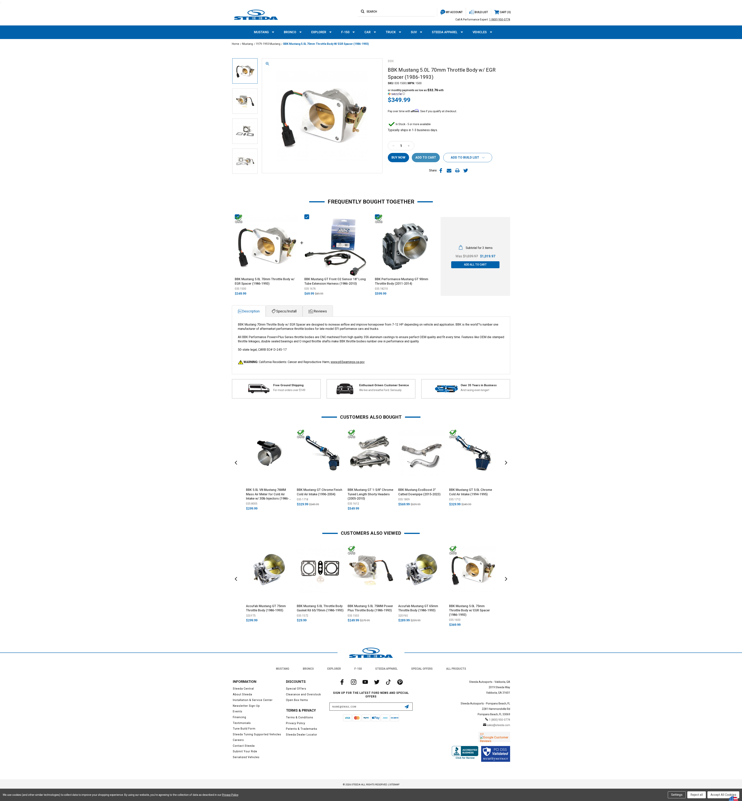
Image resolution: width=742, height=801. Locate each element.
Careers (238, 740)
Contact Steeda (244, 745)
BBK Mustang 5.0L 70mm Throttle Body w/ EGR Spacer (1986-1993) (264, 281)
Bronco (290, 32)
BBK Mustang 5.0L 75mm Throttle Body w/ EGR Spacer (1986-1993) (469, 610)
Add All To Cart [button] (475, 264)
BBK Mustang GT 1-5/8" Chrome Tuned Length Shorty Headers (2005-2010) (370, 494)
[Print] (457, 170)
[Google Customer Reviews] (494, 737)
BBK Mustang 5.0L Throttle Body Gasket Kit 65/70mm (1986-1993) (320, 608)
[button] (418, 92)
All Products (456, 668)
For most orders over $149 (289, 390)
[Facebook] (441, 170)
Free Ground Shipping (288, 385)
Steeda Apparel (445, 32)
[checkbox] (237, 216)
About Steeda (242, 694)
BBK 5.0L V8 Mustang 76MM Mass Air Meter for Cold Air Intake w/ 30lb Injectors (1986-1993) (267, 494)
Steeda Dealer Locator (301, 734)
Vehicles (480, 32)
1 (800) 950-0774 (499, 19)
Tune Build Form (244, 728)
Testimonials (242, 723)
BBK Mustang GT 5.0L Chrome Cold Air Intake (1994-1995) (470, 492)
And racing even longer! (475, 390)
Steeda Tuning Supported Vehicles (257, 734)
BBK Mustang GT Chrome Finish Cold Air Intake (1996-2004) (319, 492)
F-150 (345, 32)
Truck (391, 32)
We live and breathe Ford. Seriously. (380, 390)
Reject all (696, 795)
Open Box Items (297, 700)
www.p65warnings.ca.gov (348, 362)
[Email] (449, 170)
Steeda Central (243, 688)
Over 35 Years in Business (479, 385)
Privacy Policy (295, 723)
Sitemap (394, 784)
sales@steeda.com (498, 725)
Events (237, 711)
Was (466, 256)
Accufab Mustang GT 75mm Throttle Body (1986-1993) (266, 608)
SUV (414, 32)
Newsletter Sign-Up (246, 705)
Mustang (261, 32)
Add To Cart (269, 480)
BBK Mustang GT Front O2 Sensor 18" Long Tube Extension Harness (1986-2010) (335, 281)
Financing (239, 717)
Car (367, 32)
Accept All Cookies (723, 795)
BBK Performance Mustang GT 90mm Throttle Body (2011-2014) (401, 281)
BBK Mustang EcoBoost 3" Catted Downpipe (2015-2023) (419, 492)
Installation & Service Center (253, 700)
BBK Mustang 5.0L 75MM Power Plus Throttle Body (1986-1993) (370, 608)
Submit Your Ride (245, 751)
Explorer (318, 32)
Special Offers (422, 668)
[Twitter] (466, 170)
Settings (676, 795)
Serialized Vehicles (246, 757)
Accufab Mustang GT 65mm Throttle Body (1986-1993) (418, 608)
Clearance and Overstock (303, 694)
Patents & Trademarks (301, 728)
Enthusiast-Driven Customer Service (384, 385)
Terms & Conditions (299, 717)
